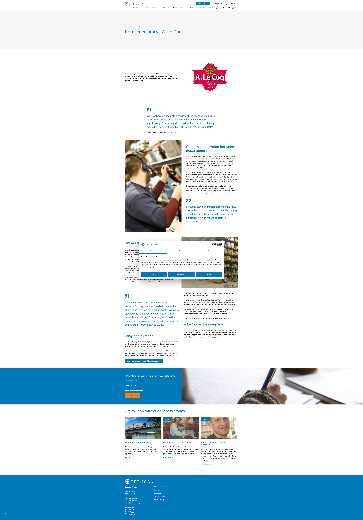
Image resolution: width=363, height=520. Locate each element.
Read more (128, 457)
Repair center (202, 8)
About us (190, 8)
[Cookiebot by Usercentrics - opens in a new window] (213, 244)
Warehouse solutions (140, 8)
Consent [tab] (153, 251)
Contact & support (229, 8)
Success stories (178, 8)
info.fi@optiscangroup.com (134, 503)
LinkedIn (131, 510)
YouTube (131, 512)
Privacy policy (146, 267)
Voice (167, 419)
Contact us (131, 395)
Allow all (209, 274)
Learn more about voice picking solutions (142, 361)
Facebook (131, 514)
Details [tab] (181, 251)
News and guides (215, 8)
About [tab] (210, 251)
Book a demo (202, 3)
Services (155, 8)
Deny (154, 274)
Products (166, 8)
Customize (180, 274)
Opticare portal (217, 3)
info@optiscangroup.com (134, 390)
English (232, 3)
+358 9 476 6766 (131, 385)
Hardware (157, 493)
